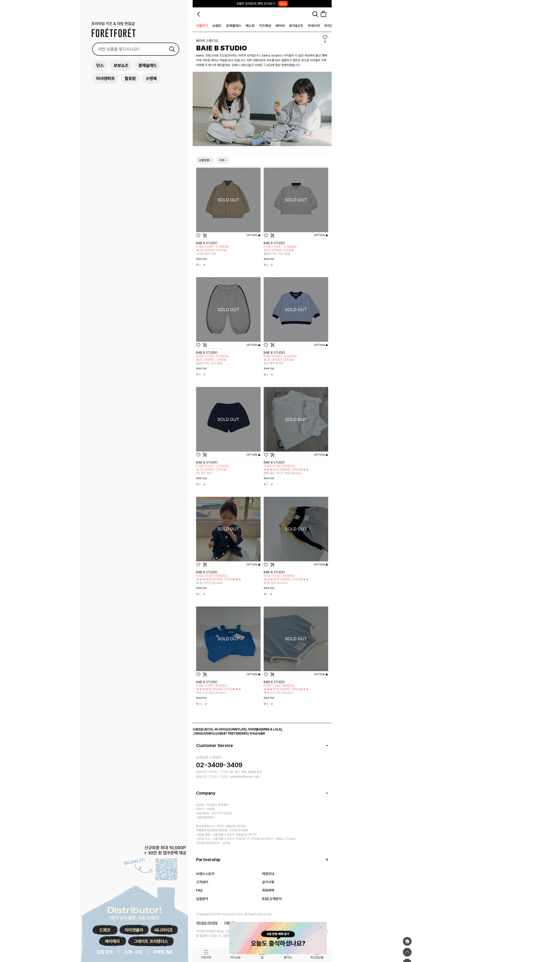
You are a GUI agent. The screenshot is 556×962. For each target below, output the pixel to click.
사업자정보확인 (205, 817)
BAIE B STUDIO (206, 243)
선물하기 (202, 26)
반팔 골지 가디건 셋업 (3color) (286, 469)
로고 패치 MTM (280, 360)
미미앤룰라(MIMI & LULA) (265, 729)
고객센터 (202, 882)
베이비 (280, 26)
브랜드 (217, 26)
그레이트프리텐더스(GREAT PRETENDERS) (221, 733)
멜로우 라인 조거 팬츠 (212, 360)
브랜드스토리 (205, 874)
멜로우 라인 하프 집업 (280, 250)
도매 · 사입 (133, 952)
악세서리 (314, 26)
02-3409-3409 (219, 765)
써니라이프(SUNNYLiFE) (230, 729)
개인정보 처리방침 (207, 923)
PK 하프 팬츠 (212, 469)
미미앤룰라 (134, 930)
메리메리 (112, 941)
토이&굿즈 (296, 26)
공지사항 (268, 882)
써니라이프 (163, 930)
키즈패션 (265, 26)
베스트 (250, 26)
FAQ (199, 890)
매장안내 (268, 874)
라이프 (328, 26)
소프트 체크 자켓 (212, 250)
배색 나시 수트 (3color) (286, 689)
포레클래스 (233, 26)
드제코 (104, 930)
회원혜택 (268, 890)
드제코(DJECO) (203, 729)
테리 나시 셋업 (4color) (218, 689)
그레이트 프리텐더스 (151, 941)
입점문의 (202, 899)
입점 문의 (105, 952)
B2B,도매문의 (272, 899)
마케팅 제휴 (163, 952)
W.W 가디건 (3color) (218, 579)
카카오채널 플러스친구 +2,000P (261, 6)
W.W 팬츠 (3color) (286, 579)
